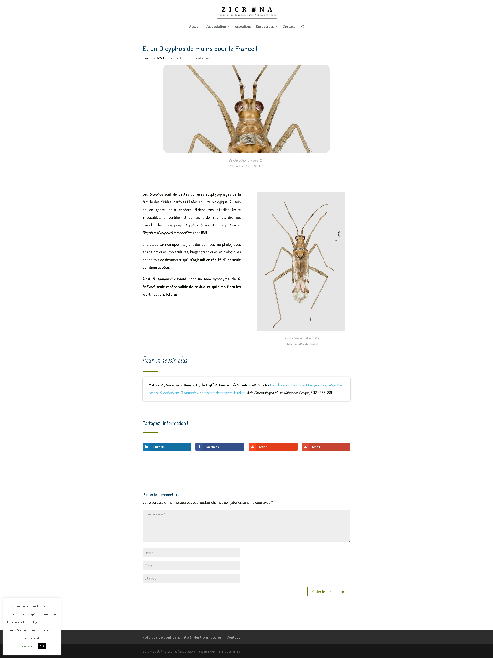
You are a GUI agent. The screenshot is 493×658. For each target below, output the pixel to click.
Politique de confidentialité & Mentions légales (182, 637)
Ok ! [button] (42, 646)
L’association (216, 26)
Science (172, 58)
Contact (289, 26)
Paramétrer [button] (27, 646)
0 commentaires (196, 58)
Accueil (195, 26)
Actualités (243, 26)
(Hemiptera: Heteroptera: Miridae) (221, 392)
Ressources (265, 26)
